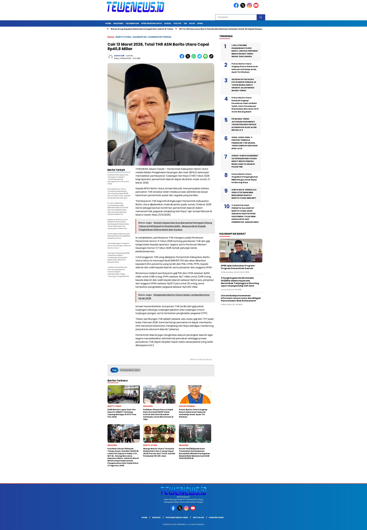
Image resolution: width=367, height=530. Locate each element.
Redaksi (156, 517)
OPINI (200, 23)
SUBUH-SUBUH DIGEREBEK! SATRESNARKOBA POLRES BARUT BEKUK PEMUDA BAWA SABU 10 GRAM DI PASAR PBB (245, 161)
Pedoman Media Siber (177, 517)
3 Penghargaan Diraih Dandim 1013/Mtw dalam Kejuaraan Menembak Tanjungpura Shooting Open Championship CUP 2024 (240, 282)
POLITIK (177, 23)
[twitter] (243, 7)
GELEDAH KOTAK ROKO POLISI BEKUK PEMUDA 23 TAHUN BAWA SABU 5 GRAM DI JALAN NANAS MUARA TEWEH (244, 85)
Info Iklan (198, 517)
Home (108, 23)
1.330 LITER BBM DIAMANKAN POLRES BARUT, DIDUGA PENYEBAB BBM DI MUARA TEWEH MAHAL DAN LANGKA (245, 51)
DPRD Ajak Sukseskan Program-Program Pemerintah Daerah (238, 267)
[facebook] (237, 7)
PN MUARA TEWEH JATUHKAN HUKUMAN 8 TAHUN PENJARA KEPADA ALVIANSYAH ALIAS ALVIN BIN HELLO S (244, 124)
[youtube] (256, 7)
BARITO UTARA (123, 36)
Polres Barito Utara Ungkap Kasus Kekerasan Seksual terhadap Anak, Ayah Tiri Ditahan (245, 68)
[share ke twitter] (188, 58)
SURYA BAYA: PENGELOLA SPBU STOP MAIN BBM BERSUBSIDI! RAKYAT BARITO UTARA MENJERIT (244, 194)
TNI (185, 23)
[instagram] (250, 7)
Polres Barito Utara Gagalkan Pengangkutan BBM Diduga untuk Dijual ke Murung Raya (245, 178)
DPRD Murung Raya (151, 23)
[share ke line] (206, 58)
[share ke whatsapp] (194, 58)
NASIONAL (118, 23)
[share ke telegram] (200, 58)
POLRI (192, 23)
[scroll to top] (353, 525)
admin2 (118, 55)
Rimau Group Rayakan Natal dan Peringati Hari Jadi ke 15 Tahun (122, 29)
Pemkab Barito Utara (130, 370)
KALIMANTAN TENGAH (159, 36)
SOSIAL (167, 23)
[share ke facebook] (183, 58)
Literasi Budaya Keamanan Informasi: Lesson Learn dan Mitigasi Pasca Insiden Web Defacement (241, 298)
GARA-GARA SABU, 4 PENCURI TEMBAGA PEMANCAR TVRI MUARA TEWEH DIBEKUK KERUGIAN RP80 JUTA (244, 143)
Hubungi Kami (216, 517)
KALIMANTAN (132, 23)
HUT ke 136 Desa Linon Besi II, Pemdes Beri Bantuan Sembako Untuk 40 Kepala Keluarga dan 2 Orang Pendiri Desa (214, 29)
